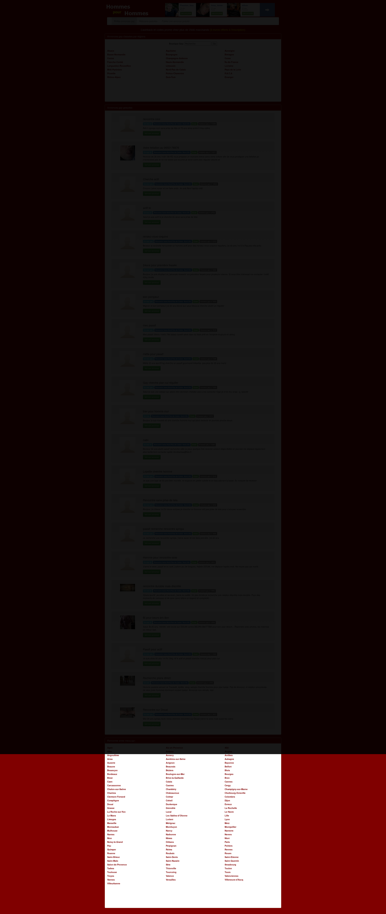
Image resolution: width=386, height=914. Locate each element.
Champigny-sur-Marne (236, 789)
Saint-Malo (112, 860)
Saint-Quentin (232, 860)
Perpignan (171, 845)
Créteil (169, 800)
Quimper (111, 849)
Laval (168, 811)
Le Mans (111, 815)
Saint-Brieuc (113, 856)
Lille (227, 815)
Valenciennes (231, 875)
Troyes (110, 875)
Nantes (110, 834)
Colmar (169, 796)
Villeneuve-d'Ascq (234, 879)
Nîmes (169, 838)
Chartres (111, 792)
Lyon (227, 819)
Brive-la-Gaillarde (175, 777)
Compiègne (113, 800)
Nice (109, 838)
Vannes (111, 879)
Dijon (227, 800)
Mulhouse (112, 830)
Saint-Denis (172, 856)
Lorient (169, 819)
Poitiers (229, 845)
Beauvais (170, 766)
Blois (227, 770)
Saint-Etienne (232, 856)
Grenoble (170, 807)
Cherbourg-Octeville (235, 792)
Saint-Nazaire (172, 860)
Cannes (229, 781)
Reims (169, 849)
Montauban (113, 826)
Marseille (111, 823)
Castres (170, 785)
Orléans (170, 841)
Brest (110, 777)
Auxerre (111, 762)
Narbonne (171, 834)
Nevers (228, 834)
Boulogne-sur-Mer (175, 774)
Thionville (171, 868)
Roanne (111, 853)
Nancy (169, 830)
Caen (109, 781)
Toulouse (112, 872)
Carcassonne (114, 785)
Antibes (229, 755)
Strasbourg (230, 864)
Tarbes (110, 868)
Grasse (110, 807)
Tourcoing (171, 872)
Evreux (228, 804)
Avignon (170, 762)
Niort (227, 838)
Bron (227, 777)
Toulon (228, 868)
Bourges (229, 774)
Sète (168, 864)
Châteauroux (172, 792)
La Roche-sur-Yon (116, 811)
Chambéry (171, 789)
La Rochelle (231, 807)
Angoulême (113, 755)
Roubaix (170, 853)
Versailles (171, 879)
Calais (169, 781)
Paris (227, 841)
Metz (227, 823)
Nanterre (229, 830)
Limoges (111, 819)
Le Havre (229, 811)
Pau (109, 845)
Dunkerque (171, 804)
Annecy (170, 755)
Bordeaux (112, 774)
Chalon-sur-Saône (116, 789)
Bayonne (229, 762)
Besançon (112, 770)
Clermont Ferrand (116, 796)
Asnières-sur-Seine (175, 758)
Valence (170, 875)
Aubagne (229, 758)
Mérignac (170, 823)
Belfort (228, 766)
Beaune (111, 766)
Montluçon (171, 826)
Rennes (229, 849)
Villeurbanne (113, 883)
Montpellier (230, 826)
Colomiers (230, 796)
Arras (110, 758)
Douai (110, 804)
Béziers (169, 770)
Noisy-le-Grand (115, 841)
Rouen (228, 853)
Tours (228, 872)
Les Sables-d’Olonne (176, 815)
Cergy (228, 785)
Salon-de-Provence (117, 864)
